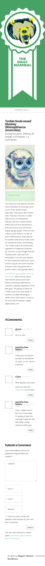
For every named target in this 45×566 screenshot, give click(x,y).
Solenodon (19, 390)
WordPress (13, 559)
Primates (20, 136)
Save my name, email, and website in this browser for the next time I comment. (19, 519)
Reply (30, 340)
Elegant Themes (25, 556)
